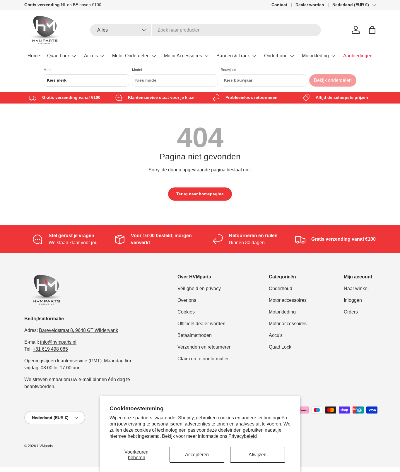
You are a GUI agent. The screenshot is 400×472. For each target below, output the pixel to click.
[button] (372, 29)
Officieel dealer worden (201, 323)
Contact (279, 4)
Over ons (186, 300)
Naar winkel (356, 288)
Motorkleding (315, 55)
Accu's (91, 55)
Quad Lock (58, 55)
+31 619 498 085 (50, 349)
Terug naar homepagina (200, 194)
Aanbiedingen (357, 55)
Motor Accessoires (183, 55)
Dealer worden (309, 4)
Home (34, 55)
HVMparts (45, 446)
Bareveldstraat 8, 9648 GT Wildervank (78, 330)
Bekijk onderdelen (333, 80)
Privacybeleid (242, 436)
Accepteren (197, 454)
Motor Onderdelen (131, 55)
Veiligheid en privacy (199, 288)
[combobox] (205, 30)
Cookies (186, 311)
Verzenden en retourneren (204, 346)
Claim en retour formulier (203, 358)
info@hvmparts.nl (58, 342)
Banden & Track (233, 55)
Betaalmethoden (194, 335)
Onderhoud (276, 55)
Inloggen (353, 300)
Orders (351, 311)
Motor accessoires (288, 300)
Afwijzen (257, 454)
